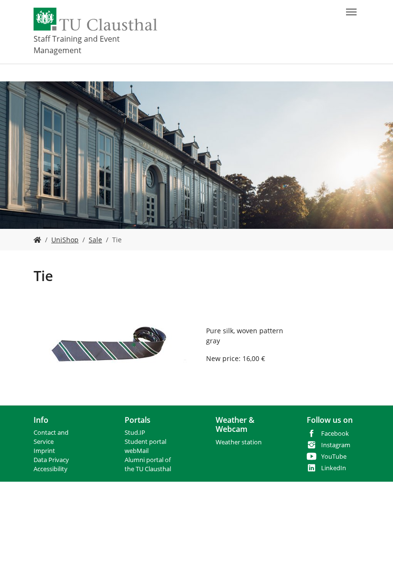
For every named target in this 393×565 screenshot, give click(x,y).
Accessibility (51, 469)
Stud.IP (135, 433)
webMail (137, 451)
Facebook (335, 433)
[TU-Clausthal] (95, 19)
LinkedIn (333, 468)
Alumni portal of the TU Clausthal (148, 464)
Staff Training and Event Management (77, 45)
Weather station (239, 442)
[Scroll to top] (373, 545)
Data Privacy (51, 460)
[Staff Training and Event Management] (37, 239)
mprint (45, 451)
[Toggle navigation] (351, 12)
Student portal (145, 442)
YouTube (334, 456)
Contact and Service (51, 437)
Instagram (335, 445)
